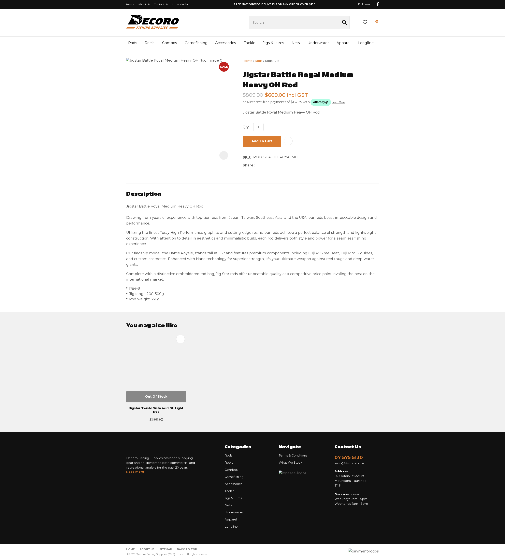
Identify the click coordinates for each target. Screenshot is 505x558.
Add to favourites (180, 339)
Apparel (344, 43)
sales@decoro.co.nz (349, 463)
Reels (149, 43)
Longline (366, 43)
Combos (169, 43)
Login (356, 22)
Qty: (246, 127)
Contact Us (161, 4)
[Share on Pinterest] (275, 165)
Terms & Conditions (293, 455)
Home (130, 4)
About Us (144, 4)
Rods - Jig (272, 61)
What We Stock (290, 462)
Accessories (225, 43)
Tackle (249, 43)
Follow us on (366, 4)
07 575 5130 (349, 457)
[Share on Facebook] (257, 165)
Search (345, 22)
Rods (132, 43)
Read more (135, 471)
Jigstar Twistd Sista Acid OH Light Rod (156, 409)
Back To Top (187, 549)
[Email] (269, 165)
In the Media (180, 4)
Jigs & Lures (273, 43)
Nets (296, 43)
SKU (246, 157)
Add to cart (262, 141)
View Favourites (365, 22)
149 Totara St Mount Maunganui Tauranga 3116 (350, 478)
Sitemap (165, 549)
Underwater (318, 43)
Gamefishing (196, 43)
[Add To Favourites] (288, 141)
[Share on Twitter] (263, 165)
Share (248, 165)
